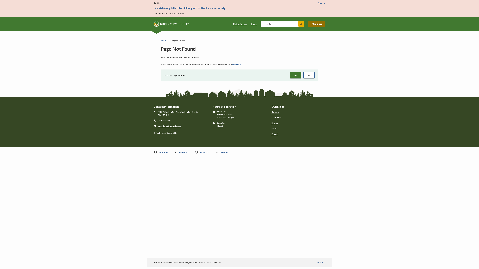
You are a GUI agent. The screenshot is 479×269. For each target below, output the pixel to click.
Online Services (240, 24)
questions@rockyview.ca (169, 126)
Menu (315, 24)
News (274, 128)
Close (318, 262)
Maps (254, 24)
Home (163, 40)
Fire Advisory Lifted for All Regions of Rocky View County (190, 8)
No (309, 75)
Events (274, 123)
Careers (275, 112)
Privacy (274, 134)
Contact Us (276, 117)
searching (236, 64)
